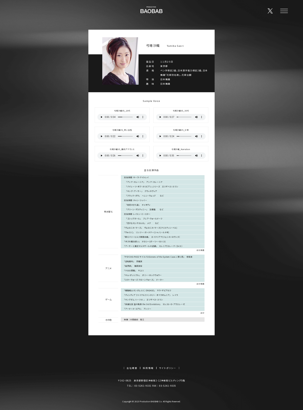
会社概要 (132, 368)
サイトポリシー (167, 368)
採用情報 (148, 368)
